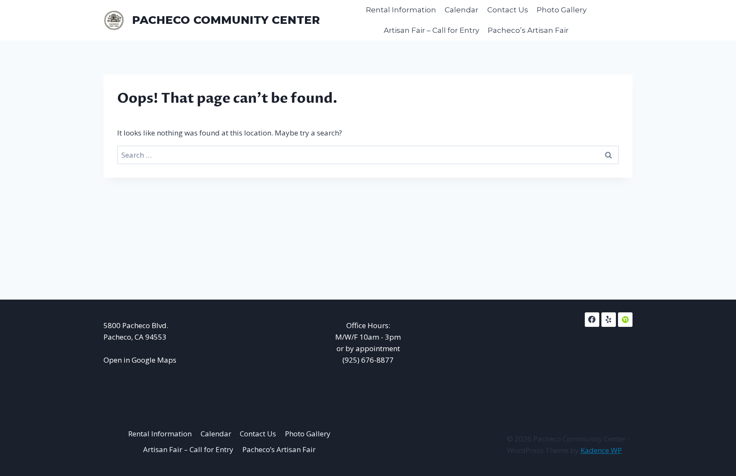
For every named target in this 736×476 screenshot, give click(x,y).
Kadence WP (601, 450)
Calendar (461, 10)
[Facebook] (592, 319)
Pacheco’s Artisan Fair (528, 30)
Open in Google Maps (140, 360)
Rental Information (401, 10)
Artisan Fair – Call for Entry (431, 30)
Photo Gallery (561, 10)
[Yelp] (608, 319)
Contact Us (507, 10)
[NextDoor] (625, 319)
